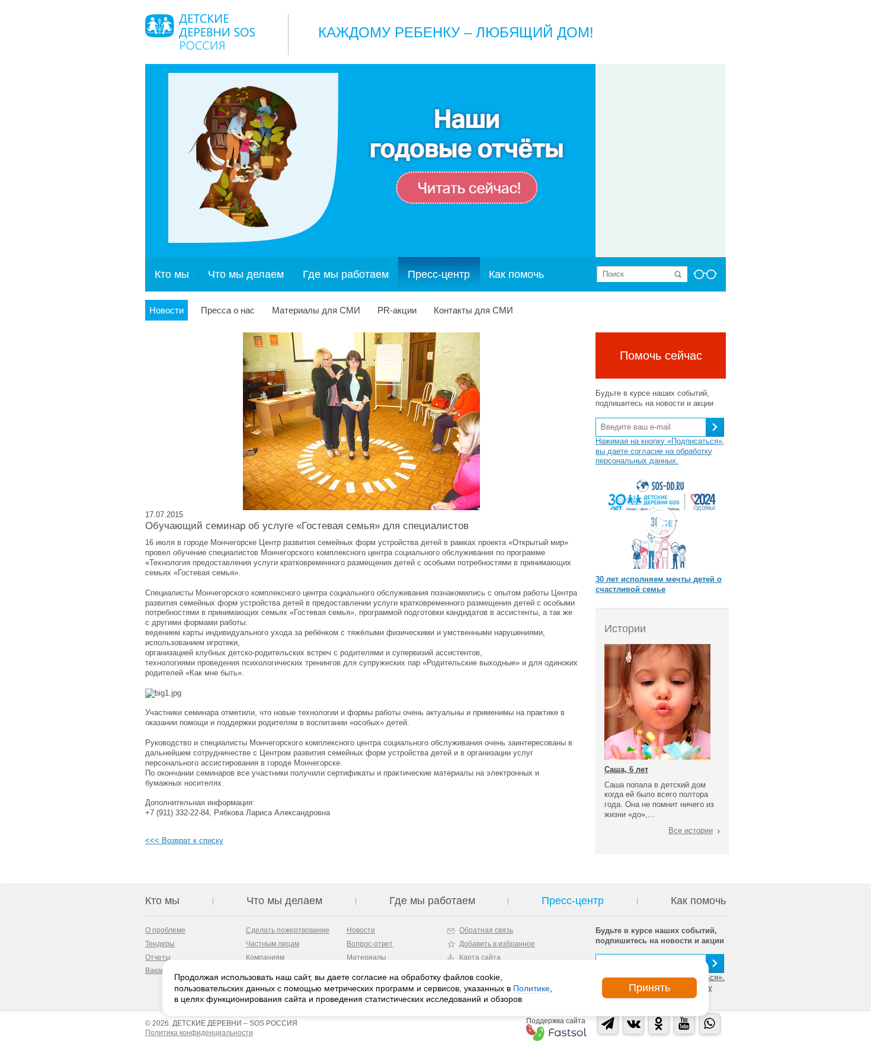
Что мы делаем (246, 274)
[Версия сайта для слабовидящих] (705, 278)
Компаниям (265, 957)
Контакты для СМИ (473, 310)
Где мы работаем (346, 274)
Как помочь (516, 274)
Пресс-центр (439, 274)
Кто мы (172, 274)
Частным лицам (272, 944)
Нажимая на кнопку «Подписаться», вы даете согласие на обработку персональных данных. (660, 451)
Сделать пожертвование (287, 930)
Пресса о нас (228, 310)
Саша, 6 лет (626, 769)
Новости (166, 310)
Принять (649, 988)
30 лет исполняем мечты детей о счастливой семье (658, 584)
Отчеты (158, 957)
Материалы (366, 957)
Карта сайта (480, 957)
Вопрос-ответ (370, 944)
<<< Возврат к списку (184, 840)
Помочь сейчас (661, 355)
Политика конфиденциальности (199, 1033)
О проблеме (165, 930)
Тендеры (160, 944)
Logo (200, 32)
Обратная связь (486, 930)
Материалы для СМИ (316, 310)
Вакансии (161, 970)
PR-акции (397, 310)
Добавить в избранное (497, 944)
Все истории (690, 830)
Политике (531, 987)
